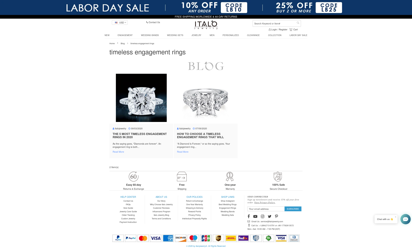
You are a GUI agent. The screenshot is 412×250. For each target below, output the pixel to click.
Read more (118, 151)
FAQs (128, 204)
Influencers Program (161, 211)
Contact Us (154, 22)
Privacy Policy (194, 215)
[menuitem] (107, 35)
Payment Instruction (128, 222)
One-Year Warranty (194, 204)
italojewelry (120, 128)
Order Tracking (128, 215)
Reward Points (194, 211)
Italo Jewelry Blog (161, 215)
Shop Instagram (228, 200)
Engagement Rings (227, 207)
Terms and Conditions (161, 218)
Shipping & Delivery (194, 207)
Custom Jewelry (128, 218)
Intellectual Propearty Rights (194, 218)
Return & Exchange (194, 200)
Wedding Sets (228, 215)
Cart (295, 29)
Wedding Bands (228, 211)
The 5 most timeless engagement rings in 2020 (140, 135)
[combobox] (277, 23)
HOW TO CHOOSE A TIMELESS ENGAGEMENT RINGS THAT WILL (200, 135)
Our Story (161, 200)
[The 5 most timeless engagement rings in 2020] (141, 99)
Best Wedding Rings (228, 204)
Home (112, 43)
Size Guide (128, 207)
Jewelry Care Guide (128, 211)
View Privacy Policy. (264, 202)
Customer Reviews (161, 207)
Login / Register (279, 29)
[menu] (206, 35)
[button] (119, 22)
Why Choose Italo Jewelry (161, 204)
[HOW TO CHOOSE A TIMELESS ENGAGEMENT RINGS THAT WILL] (205, 99)
